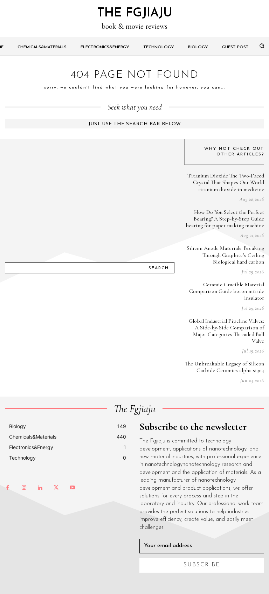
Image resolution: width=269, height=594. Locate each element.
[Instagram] (24, 488)
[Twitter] (56, 488)
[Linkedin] (40, 488)
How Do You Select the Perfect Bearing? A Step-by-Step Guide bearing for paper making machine (225, 219)
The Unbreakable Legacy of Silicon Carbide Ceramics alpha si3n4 (224, 367)
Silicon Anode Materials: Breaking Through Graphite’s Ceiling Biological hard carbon (225, 255)
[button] (262, 45)
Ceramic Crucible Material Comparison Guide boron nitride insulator (226, 291)
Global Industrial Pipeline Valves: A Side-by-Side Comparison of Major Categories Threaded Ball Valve (226, 331)
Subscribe (202, 565)
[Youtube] (72, 488)
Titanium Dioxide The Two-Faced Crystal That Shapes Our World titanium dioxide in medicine (225, 182)
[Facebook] (7, 488)
